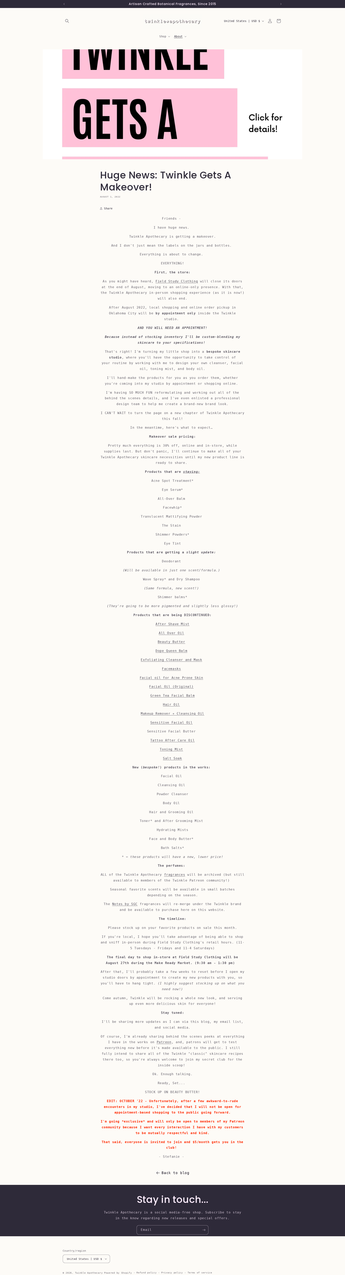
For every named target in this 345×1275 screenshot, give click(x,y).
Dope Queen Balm (171, 651)
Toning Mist (171, 749)
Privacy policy (172, 1272)
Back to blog (175, 1173)
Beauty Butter (171, 642)
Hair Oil (171, 704)
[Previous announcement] (64, 4)
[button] (67, 21)
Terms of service (200, 1272)
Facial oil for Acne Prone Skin (171, 678)
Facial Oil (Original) (171, 686)
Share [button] (108, 208)
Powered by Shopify (118, 1273)
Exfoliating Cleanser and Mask (171, 660)
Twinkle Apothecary (89, 1273)
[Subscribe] (203, 1230)
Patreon (164, 1042)
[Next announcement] (281, 4)
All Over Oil (171, 633)
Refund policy (147, 1272)
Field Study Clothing (177, 281)
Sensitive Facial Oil (171, 722)
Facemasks (171, 669)
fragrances (174, 875)
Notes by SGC (125, 904)
